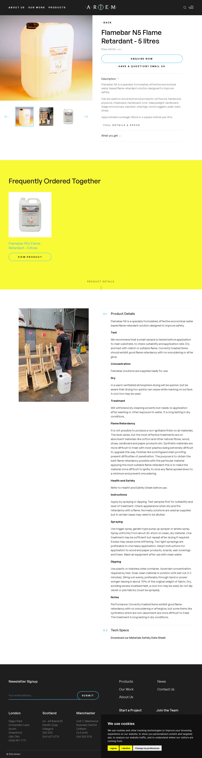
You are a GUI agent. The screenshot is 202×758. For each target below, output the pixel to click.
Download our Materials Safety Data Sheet (138, 637)
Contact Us (165, 689)
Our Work (36, 7)
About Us (17, 7)
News (161, 681)
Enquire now (142, 58)
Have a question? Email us (142, 66)
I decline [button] (126, 748)
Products (57, 7)
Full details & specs (122, 125)
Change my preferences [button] (147, 748)
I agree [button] (113, 748)
